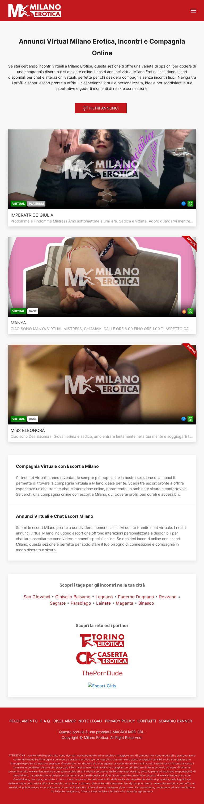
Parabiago (81, 603)
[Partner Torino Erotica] (102, 640)
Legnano (104, 596)
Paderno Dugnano (136, 596)
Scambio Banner (175, 721)
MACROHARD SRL (128, 732)
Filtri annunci (103, 108)
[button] (193, 10)
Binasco (146, 603)
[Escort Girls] (102, 685)
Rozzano (168, 596)
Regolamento (23, 721)
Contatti (147, 721)
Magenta (124, 603)
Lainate (103, 603)
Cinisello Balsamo (73, 596)
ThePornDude (102, 673)
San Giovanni (37, 596)
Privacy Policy (120, 721)
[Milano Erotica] (34, 10)
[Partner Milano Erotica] (102, 657)
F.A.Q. (45, 721)
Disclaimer (64, 721)
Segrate (58, 603)
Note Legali (90, 721)
